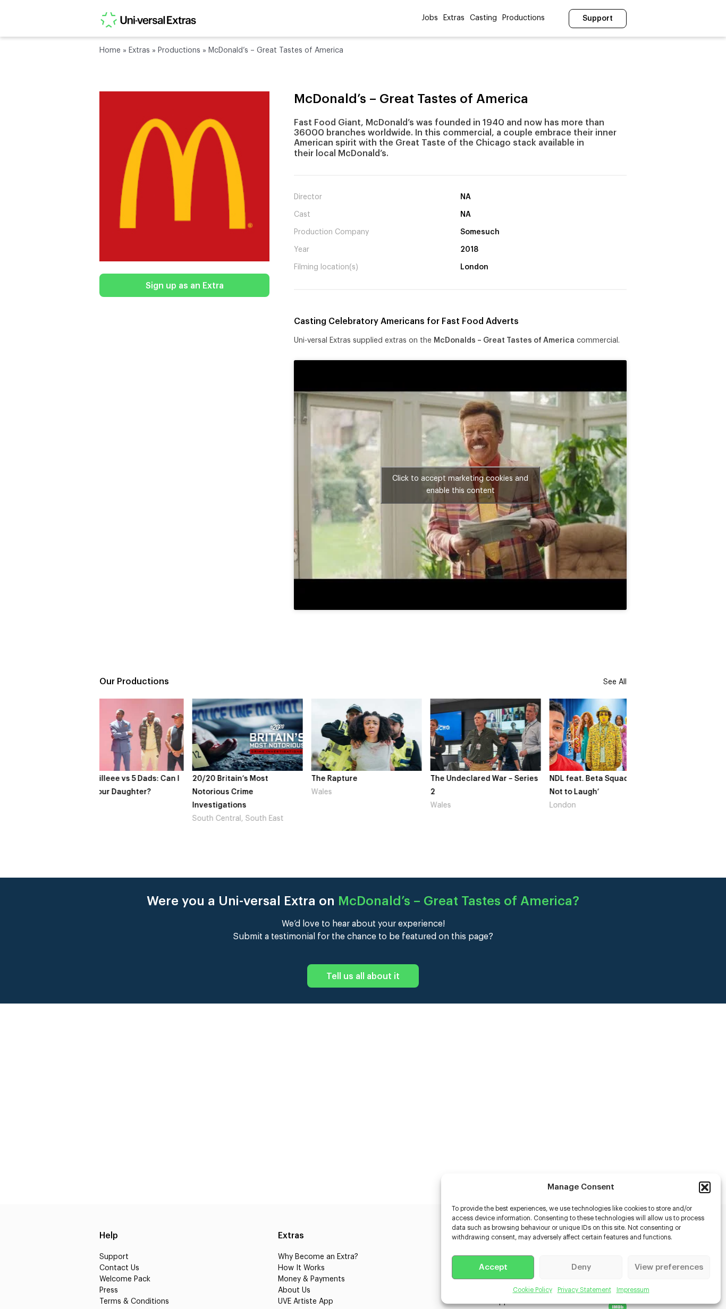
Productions (523, 18)
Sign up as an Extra (185, 286)
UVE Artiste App (305, 1301)
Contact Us (119, 1268)
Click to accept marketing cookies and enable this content (460, 485)
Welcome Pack (124, 1279)
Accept (493, 1267)
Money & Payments (311, 1279)
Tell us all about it (363, 976)
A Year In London (607, 779)
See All (615, 682)
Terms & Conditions (134, 1301)
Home (110, 50)
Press (108, 1290)
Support (598, 18)
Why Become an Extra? (318, 1257)
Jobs (429, 18)
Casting (483, 18)
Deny (581, 1267)
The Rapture (241, 779)
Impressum (633, 1290)
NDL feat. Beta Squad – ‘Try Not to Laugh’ (507, 785)
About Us (294, 1290)
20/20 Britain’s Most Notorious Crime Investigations (137, 792)
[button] (704, 1187)
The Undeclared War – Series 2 (391, 785)
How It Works (301, 1268)
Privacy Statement (584, 1290)
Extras (454, 18)
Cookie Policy (532, 1290)
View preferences (669, 1267)
